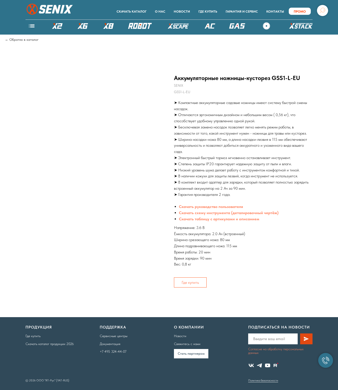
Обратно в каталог (24, 39)
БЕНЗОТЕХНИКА (237, 26)
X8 (108, 26)
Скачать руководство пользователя (211, 206)
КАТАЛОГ (31, 26)
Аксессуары (267, 26)
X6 (83, 26)
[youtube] (268, 365)
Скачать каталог (131, 11)
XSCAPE (178, 27)
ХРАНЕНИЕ (300, 27)
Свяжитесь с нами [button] (187, 344)
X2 (57, 26)
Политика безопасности (263, 380)
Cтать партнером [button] (191, 353)
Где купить (207, 11)
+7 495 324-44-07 (113, 351)
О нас (160, 11)
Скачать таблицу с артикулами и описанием (219, 219)
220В (210, 26)
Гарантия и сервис (242, 11)
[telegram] (259, 365)
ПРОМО (300, 11)
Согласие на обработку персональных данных (276, 351)
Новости (182, 11)
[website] (276, 365)
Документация (110, 344)
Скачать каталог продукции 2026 (49, 344)
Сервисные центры (113, 336)
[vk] (251, 365)
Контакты (275, 11)
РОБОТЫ (140, 26)
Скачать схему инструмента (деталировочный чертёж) (229, 212)
